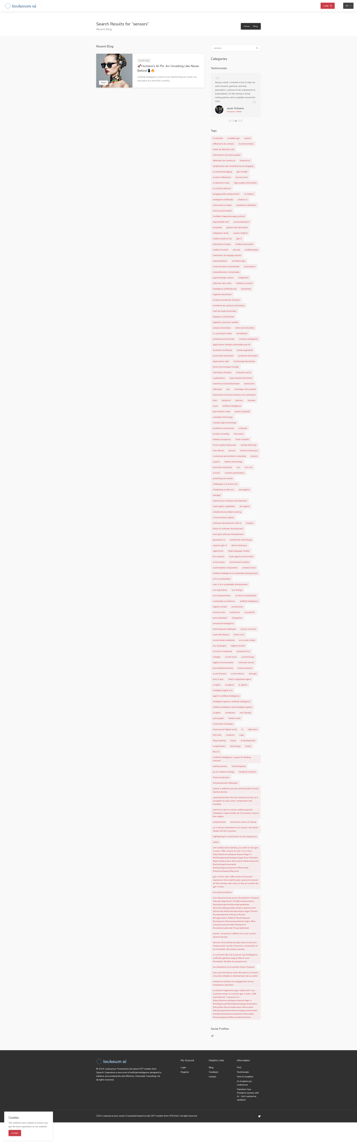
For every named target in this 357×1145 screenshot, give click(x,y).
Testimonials (243, 1075)
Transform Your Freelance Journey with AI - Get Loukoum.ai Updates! (248, 1098)
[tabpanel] (236, 97)
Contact (212, 1080)
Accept (14, 1133)
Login (183, 1071)
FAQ (239, 1071)
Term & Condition (245, 1080)
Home (246, 26)
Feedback (213, 1075)
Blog (255, 26)
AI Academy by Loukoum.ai (244, 1087)
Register (185, 1075)
